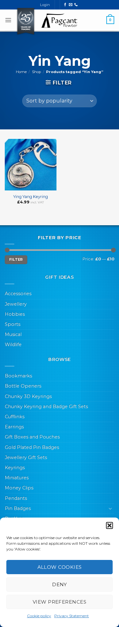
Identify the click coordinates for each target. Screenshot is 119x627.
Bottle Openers (23, 386)
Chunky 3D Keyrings (28, 396)
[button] (109, 525)
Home (21, 72)
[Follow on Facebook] (65, 5)
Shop (36, 72)
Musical (13, 334)
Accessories (18, 293)
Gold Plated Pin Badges (32, 447)
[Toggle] (110, 508)
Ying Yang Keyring (30, 196)
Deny (59, 584)
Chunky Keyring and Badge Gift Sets (46, 406)
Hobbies (15, 314)
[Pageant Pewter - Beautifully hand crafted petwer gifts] (59, 20)
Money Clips (19, 488)
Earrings (14, 427)
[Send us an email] (70, 5)
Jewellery (16, 304)
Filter (16, 260)
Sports (12, 324)
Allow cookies (59, 567)
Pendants (16, 498)
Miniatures (17, 478)
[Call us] (76, 5)
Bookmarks (18, 376)
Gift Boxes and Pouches (32, 437)
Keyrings (15, 467)
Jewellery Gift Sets (26, 457)
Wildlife (13, 344)
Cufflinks (14, 416)
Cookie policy (39, 615)
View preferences (59, 602)
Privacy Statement (71, 615)
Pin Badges (18, 508)
